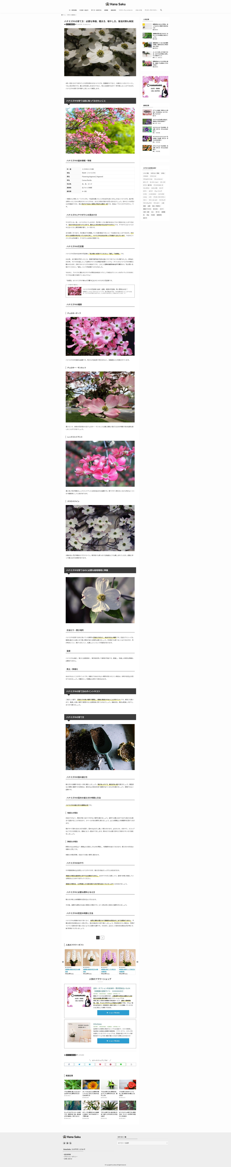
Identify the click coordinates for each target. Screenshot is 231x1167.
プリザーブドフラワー (159, 197)
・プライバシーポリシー (70, 1157)
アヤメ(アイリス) (147, 179)
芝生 (148, 215)
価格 (144, 206)
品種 (149, 206)
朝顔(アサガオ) (147, 209)
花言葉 (153, 215)
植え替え (155, 209)
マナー (145, 200)
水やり (162, 209)
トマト (145, 194)
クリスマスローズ (158, 185)
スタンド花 (154, 188)
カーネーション (154, 182)
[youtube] (67, 1143)
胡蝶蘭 (163, 212)
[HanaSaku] (115, 4)
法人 (152, 212)
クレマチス (146, 188)
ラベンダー (157, 203)
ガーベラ (162, 182)
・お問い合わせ (67, 1159)
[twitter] (64, 1143)
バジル (145, 197)
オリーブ (145, 182)
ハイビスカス (152, 194)
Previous (63, 962)
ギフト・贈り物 (147, 185)
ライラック (162, 200)
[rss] (70, 1143)
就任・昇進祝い (156, 206)
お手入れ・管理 (155, 173)
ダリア (150, 191)
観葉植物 (159, 215)
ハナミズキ (79, 24)
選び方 (145, 218)
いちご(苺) (146, 173)
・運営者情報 (67, 1154)
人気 (163, 203)
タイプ (161, 188)
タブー (145, 191)
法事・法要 (146, 212)
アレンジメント (158, 179)
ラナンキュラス (147, 203)
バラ (150, 197)
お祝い (163, 173)
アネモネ (145, 176)
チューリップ (158, 191)
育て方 (157, 212)
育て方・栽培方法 (70, 24)
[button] (161, 10)
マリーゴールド (153, 200)
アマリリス (153, 176)
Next (137, 962)
